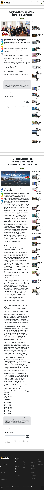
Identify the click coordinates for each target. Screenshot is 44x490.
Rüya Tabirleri (40, 464)
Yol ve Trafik (33, 462)
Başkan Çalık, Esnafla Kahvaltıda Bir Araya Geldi (38, 27)
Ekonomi (19, 2)
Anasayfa (3, 7)
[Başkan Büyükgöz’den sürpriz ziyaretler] (15, 28)
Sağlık (23, 2)
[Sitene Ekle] (3, 466)
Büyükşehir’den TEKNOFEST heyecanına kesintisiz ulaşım (39, 115)
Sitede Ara (40, 459)
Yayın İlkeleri (3, 472)
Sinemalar (32, 472)
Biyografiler (40, 462)
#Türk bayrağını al (8, 428)
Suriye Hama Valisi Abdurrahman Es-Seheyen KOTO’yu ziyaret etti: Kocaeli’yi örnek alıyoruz (39, 76)
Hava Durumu (32, 460)
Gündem (14, 2)
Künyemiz (17, 473)
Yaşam (28, 2)
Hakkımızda (3, 470)
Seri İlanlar (32, 474)
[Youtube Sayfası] (7, 464)
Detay (32, 488)
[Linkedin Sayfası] (9, 464)
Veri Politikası (3, 474)
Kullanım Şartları (4, 478)
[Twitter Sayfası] (3, 464)
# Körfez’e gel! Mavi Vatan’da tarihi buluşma (21, 428)
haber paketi (2, 488)
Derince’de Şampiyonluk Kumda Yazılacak (38, 108)
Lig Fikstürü (33, 468)
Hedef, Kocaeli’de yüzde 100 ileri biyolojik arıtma (38, 43)
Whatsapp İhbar (4, 479)
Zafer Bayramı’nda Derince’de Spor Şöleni (38, 67)
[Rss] (11, 464)
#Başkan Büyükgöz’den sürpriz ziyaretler (12, 92)
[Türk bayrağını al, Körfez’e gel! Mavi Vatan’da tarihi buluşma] (15, 178)
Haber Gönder (3, 481)
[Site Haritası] (1, 466)
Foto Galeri (17, 459)
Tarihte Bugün (32, 470)
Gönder (27, 101)
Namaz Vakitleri (32, 464)
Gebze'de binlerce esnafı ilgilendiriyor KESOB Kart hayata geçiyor (38, 141)
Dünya (7, 153)
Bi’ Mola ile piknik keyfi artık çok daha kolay (38, 55)
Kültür (31, 2)
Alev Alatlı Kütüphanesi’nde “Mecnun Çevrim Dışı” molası (39, 36)
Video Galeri (17, 462)
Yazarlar (17, 466)
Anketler (39, 461)
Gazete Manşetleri (33, 478)
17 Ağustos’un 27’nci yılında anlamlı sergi (38, 94)
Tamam (37, 488)
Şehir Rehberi (33, 475)
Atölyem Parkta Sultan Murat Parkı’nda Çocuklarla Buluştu (38, 122)
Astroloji (39, 465)
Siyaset (24, 469)
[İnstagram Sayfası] (5, 464)
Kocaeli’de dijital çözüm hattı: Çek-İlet (38, 61)
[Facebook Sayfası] (1, 464)
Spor (24, 467)
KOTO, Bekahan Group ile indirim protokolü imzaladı (38, 101)
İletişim (18, 475)
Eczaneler (32, 466)
